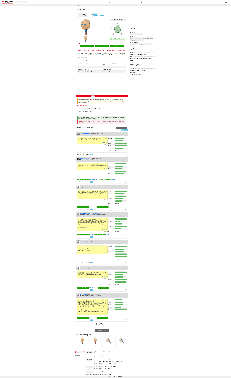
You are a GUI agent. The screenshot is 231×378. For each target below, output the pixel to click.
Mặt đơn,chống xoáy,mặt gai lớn (145, 58)
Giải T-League (101, 371)
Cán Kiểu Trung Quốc (144, 38)
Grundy (91, 234)
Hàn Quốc (114, 366)
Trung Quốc (137, 70)
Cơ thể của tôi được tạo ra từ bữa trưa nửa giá (90, 213)
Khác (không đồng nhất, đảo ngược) (137, 40)
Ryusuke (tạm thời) (86, 133)
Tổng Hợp (132, 44)
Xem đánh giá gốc (104, 142)
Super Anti (111, 206)
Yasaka (141, 34)
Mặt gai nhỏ (136, 58)
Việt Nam (132, 70)
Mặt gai (131, 58)
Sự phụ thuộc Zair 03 (84, 158)
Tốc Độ (136, 44)
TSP (135, 34)
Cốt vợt (114, 2)
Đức (145, 70)
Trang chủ (110, 2)
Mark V (110, 317)
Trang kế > (105, 324)
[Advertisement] (86, 84)
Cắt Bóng (151, 38)
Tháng (126, 130)
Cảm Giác (149, 44)
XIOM (145, 54)
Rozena (111, 287)
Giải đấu (130, 2)
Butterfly (131, 34)
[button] (86, 27)
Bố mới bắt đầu (83, 294)
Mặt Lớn (131, 60)
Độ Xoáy (140, 44)
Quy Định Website (96, 374)
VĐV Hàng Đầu (124, 2)
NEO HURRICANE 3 (94, 179)
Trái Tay (135, 74)
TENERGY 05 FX (93, 287)
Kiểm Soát (145, 44)
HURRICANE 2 (93, 317)
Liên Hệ (110, 374)
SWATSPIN (113, 179)
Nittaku (138, 34)
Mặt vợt (118, 2)
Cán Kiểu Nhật (137, 38)
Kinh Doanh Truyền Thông (103, 374)
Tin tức (134, 2)
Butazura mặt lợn (83, 241)
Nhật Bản (141, 70)
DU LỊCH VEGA (93, 206)
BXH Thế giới (140, 2)
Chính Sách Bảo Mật (89, 374)
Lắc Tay (131, 38)
